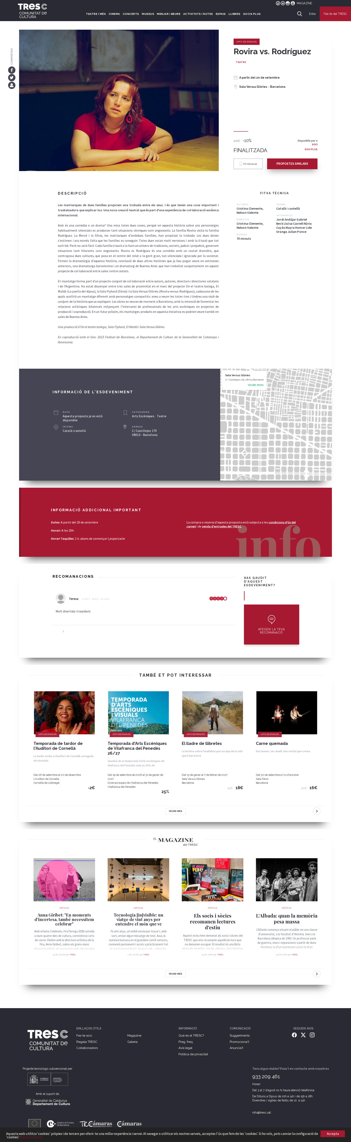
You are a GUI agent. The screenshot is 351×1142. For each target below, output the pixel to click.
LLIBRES (234, 13)
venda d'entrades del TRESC (221, 526)
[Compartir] (11, 85)
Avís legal (185, 1048)
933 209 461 (266, 1076)
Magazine (134, 1035)
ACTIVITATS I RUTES (198, 13)
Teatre (241, 62)
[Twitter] (11, 77)
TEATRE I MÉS (96, 13)
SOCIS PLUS (252, 13)
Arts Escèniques (246, 42)
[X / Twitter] (303, 1035)
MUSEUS (148, 13)
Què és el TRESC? (191, 1035)
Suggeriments (240, 1035)
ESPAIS (221, 13)
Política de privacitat (193, 1054)
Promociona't (239, 1042)
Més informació (31, 1137)
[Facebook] (11, 70)
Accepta (333, 1133)
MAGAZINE (304, 3)
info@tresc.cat (261, 1112)
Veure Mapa (256, 385)
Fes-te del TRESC (335, 13)
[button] (271, 625)
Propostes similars (292, 163)
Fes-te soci (84, 1035)
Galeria (132, 1042)
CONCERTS (131, 13)
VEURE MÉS (175, 811)
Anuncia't (236, 1048)
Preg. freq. (186, 1042)
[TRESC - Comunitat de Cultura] (32, 10)
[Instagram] (312, 1035)
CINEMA (114, 13)
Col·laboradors (87, 1048)
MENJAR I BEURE (168, 13)
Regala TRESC (86, 1042)
